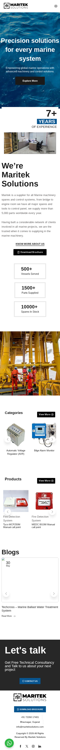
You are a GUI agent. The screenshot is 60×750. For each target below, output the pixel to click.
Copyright (21, 733)
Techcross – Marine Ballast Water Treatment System (30, 608)
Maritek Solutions (37, 737)
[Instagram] (33, 746)
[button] (56, 6)
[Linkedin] (39, 746)
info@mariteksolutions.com (30, 726)
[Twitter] (27, 746)
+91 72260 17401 (30, 717)
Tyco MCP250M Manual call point (12, 526)
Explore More (30, 80)
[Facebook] (20, 746)
